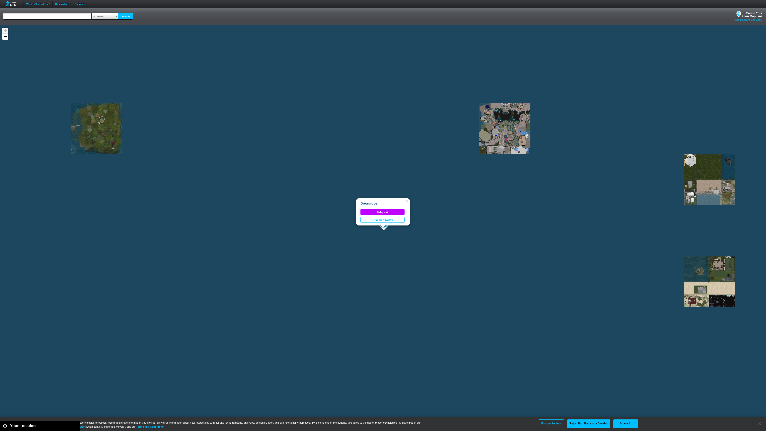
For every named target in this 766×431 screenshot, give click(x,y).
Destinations (62, 4)
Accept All (625, 423)
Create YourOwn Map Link (752, 14)
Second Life (13, 3)
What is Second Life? (38, 4)
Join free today (382, 220)
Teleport (382, 212)
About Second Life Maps (748, 20)
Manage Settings (551, 423)
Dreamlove (368, 203)
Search (125, 16)
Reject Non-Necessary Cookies (589, 423)
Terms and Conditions (150, 426)
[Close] (759, 423)
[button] (407, 200)
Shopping (80, 4)
